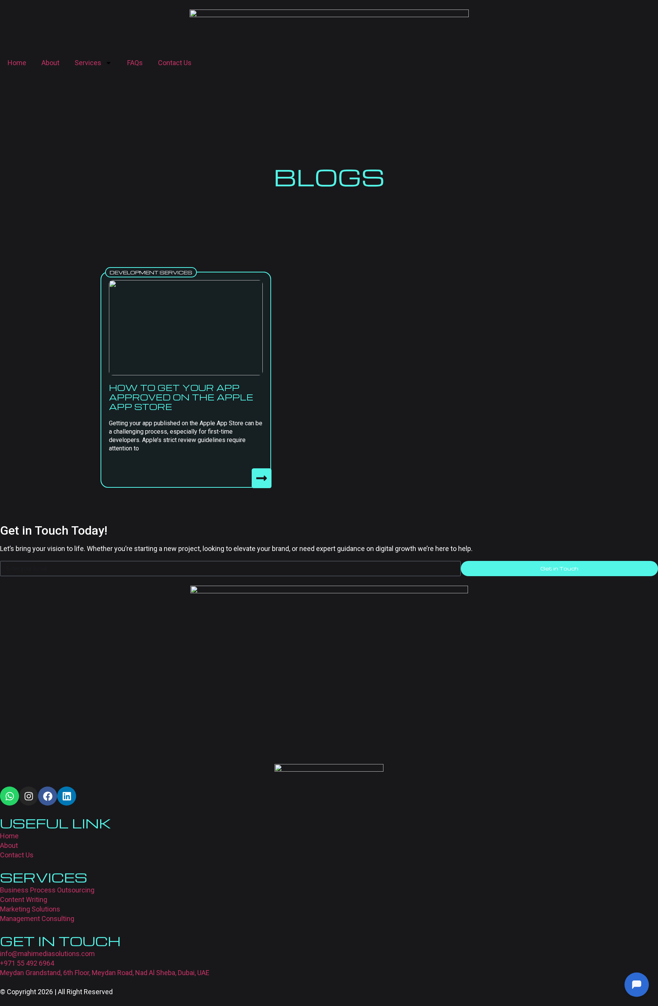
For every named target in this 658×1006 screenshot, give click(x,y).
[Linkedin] (66, 796)
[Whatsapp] (9, 796)
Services (88, 63)
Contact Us (175, 63)
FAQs (135, 63)
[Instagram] (28, 796)
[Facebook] (47, 796)
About (50, 63)
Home (17, 63)
